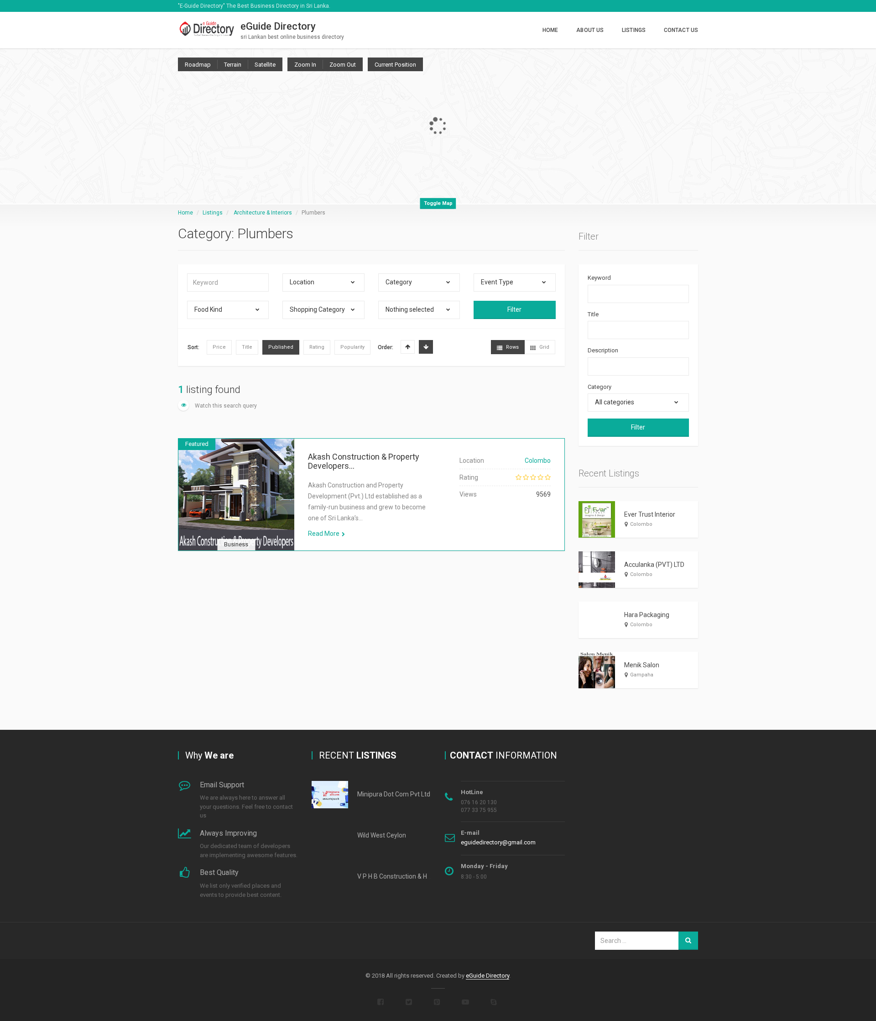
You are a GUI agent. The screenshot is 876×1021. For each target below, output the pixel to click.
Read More (323, 533)
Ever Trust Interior (649, 514)
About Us (590, 30)
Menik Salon (641, 665)
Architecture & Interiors (263, 212)
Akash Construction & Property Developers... (363, 461)
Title (593, 314)
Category (599, 386)
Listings (634, 30)
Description (603, 350)
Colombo (538, 460)
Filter (514, 309)
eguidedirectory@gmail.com (498, 842)
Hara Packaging (646, 614)
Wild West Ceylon (381, 835)
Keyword (599, 277)
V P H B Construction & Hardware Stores (414, 876)
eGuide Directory (487, 975)
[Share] (192, 505)
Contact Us (681, 30)
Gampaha (641, 675)
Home (550, 30)
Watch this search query (225, 406)
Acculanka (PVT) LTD (654, 564)
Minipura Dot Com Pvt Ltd (393, 794)
